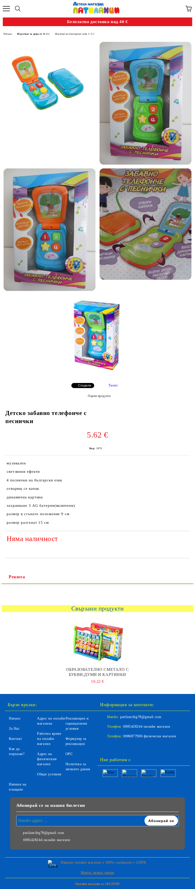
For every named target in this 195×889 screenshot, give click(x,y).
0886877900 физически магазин (149, 736)
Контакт (15, 739)
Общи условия (49, 774)
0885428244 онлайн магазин (146, 726)
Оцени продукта (99, 396)
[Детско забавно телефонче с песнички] (50, 81)
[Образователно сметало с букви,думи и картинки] (97, 642)
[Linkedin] (129, 746)
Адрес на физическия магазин (47, 759)
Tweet (113, 385)
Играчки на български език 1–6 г (74, 33)
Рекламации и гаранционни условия (77, 723)
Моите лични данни (97, 873)
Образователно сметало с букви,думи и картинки (97, 672)
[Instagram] (118, 746)
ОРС (69, 754)
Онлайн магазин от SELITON (97, 884)
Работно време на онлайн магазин (49, 739)
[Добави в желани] (182, 539)
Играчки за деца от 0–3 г (33, 33)
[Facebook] (107, 746)
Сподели (84, 385)
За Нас (14, 728)
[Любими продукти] (177, 8)
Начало (8, 33)
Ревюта (17, 576)
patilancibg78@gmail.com (140, 717)
